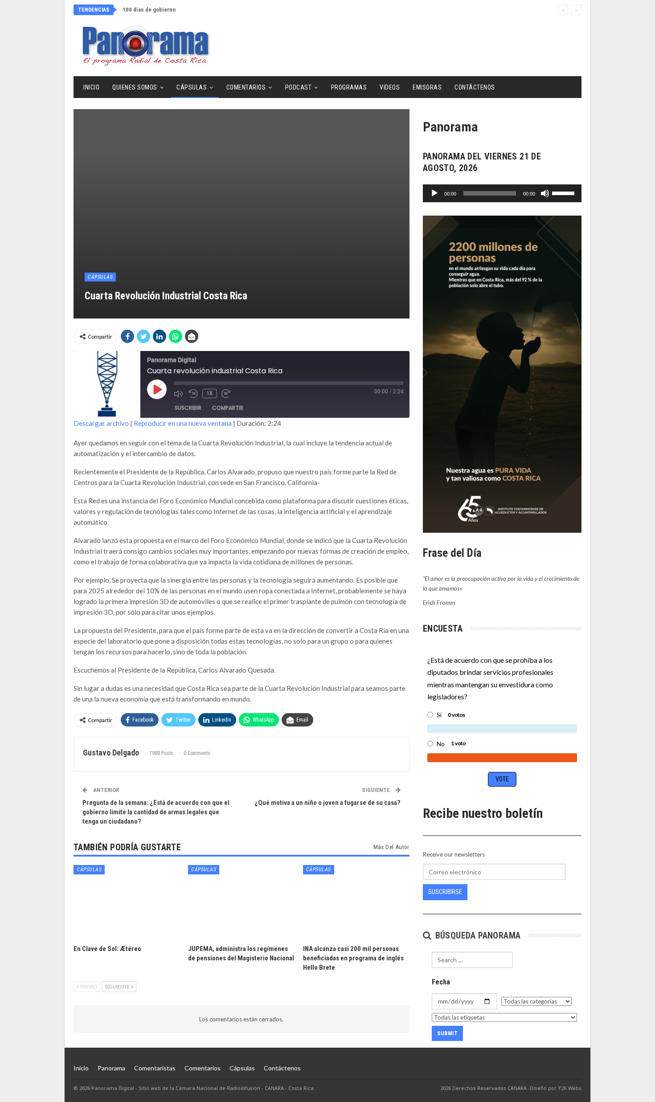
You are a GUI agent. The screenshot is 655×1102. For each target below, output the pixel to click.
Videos (390, 87)
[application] (502, 193)
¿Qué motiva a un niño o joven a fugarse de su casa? (327, 803)
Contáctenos (474, 87)
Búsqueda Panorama (476, 935)
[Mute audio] (179, 394)
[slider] (564, 192)
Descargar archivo (101, 423)
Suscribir (188, 408)
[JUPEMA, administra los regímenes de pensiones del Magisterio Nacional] (241, 902)
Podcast (298, 87)
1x (210, 393)
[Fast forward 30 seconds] (226, 393)
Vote (502, 779)
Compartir (227, 408)
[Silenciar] (544, 193)
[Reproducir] (434, 193)
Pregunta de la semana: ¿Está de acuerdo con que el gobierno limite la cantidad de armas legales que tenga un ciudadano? (155, 812)
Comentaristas (155, 1068)
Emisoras (427, 87)
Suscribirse (445, 891)
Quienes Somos (134, 87)
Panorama (111, 1068)
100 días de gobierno (149, 9)
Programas (349, 87)
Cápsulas (191, 87)
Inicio (91, 87)
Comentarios (246, 87)
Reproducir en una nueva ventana (183, 423)
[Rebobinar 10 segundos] (193, 393)
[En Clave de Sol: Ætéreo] (127, 902)
